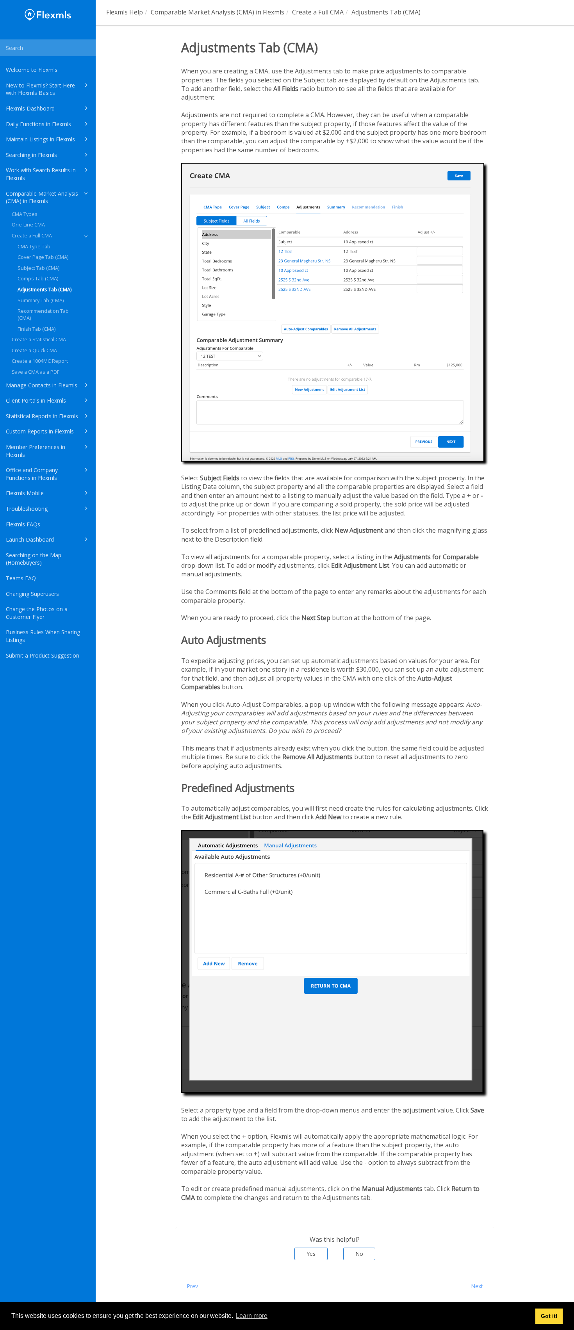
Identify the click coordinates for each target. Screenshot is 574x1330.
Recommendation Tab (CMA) (43, 314)
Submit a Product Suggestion (42, 655)
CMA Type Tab (34, 246)
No (359, 1253)
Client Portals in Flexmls (36, 400)
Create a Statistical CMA (39, 339)
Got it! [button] (549, 1316)
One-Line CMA (28, 224)
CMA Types (24, 214)
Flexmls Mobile (25, 493)
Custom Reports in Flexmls (40, 431)
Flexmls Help (124, 12)
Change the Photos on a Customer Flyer (37, 612)
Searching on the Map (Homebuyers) (33, 559)
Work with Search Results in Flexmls (41, 174)
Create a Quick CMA (34, 350)
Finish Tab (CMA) (36, 329)
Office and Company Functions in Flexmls (32, 473)
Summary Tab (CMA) (41, 300)
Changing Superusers (32, 593)
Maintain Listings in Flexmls (40, 139)
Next (477, 1286)
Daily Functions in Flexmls (38, 124)
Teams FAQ (21, 578)
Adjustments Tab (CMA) (44, 289)
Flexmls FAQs (23, 524)
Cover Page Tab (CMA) (43, 257)
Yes (311, 1253)
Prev (192, 1286)
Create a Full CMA (32, 235)
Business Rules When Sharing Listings (43, 636)
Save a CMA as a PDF (35, 372)
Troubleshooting (27, 508)
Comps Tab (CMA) (38, 278)
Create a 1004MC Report (40, 361)
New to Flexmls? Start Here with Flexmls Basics (40, 89)
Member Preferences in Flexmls (35, 450)
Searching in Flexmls (31, 155)
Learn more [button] (251, 1315)
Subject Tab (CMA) (38, 268)
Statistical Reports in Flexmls (42, 416)
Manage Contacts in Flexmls (41, 385)
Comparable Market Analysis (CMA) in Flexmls (42, 197)
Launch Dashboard (30, 539)
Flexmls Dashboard (30, 108)
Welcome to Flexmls (31, 69)
